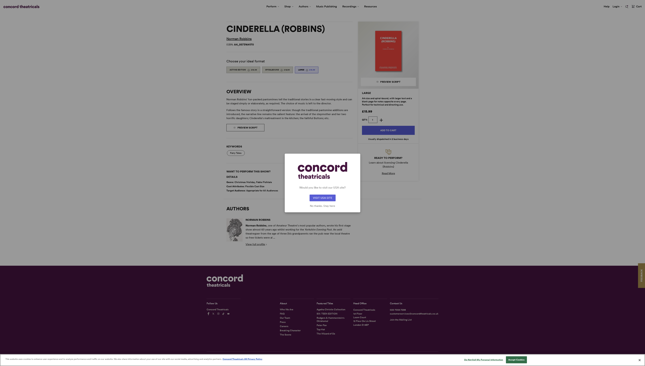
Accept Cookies (516, 359)
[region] (322, 360)
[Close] (639, 360)
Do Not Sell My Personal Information (483, 359)
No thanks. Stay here (322, 206)
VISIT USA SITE (322, 197)
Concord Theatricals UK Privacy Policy (242, 359)
